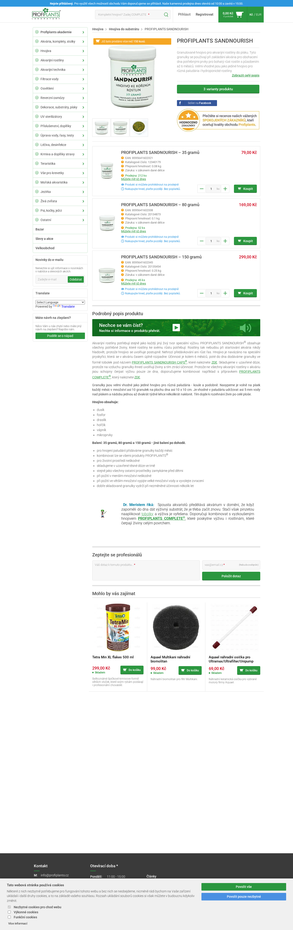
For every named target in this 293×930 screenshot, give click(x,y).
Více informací (17, 923)
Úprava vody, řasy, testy (57, 135)
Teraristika (48, 163)
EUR (258, 14)
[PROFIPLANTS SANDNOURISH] (132, 77)
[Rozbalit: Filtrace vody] (36, 78)
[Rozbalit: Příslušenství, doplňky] (36, 125)
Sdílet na (199, 103)
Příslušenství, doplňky (56, 126)
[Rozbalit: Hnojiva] (36, 50)
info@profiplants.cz (55, 875)
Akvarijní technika (53, 69)
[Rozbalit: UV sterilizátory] (36, 116)
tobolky (147, 514)
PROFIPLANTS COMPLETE (161, 518)
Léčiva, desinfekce (53, 145)
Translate (68, 306)
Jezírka (46, 192)
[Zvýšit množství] (225, 189)
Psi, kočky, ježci (51, 210)
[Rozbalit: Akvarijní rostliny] (36, 60)
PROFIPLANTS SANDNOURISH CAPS (159, 362)
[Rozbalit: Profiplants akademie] (36, 31)
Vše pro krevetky (52, 173)
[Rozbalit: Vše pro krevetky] (36, 172)
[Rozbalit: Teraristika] (36, 163)
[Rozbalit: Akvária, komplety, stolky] (36, 41)
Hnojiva (46, 51)
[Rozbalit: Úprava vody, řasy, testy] (36, 135)
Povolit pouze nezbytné (244, 897)
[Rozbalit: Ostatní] (36, 219)
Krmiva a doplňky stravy (58, 154)
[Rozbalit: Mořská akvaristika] (36, 182)
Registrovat (204, 14)
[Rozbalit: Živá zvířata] (36, 200)
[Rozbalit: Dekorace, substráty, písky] (36, 106)
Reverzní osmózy (53, 98)
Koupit (248, 189)
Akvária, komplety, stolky (58, 41)
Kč (251, 14)
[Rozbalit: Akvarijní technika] (36, 69)
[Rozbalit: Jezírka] (36, 191)
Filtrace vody (50, 79)
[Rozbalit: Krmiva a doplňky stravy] (36, 153)
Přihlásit (184, 14)
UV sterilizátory (51, 116)
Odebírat (76, 279)
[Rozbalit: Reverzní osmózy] (36, 97)
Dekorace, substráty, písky (59, 107)
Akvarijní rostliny (52, 60)
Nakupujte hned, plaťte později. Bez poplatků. (152, 189)
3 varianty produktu (218, 89)
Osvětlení (47, 88)
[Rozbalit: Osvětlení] (36, 88)
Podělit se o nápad (60, 336)
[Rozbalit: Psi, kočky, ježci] (36, 210)
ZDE (214, 362)
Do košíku (135, 670)
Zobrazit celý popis (245, 75)
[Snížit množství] (201, 189)
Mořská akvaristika (54, 182)
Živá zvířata (49, 201)
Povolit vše (244, 887)
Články (151, 876)
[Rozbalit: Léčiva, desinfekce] (36, 144)
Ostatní (46, 220)
